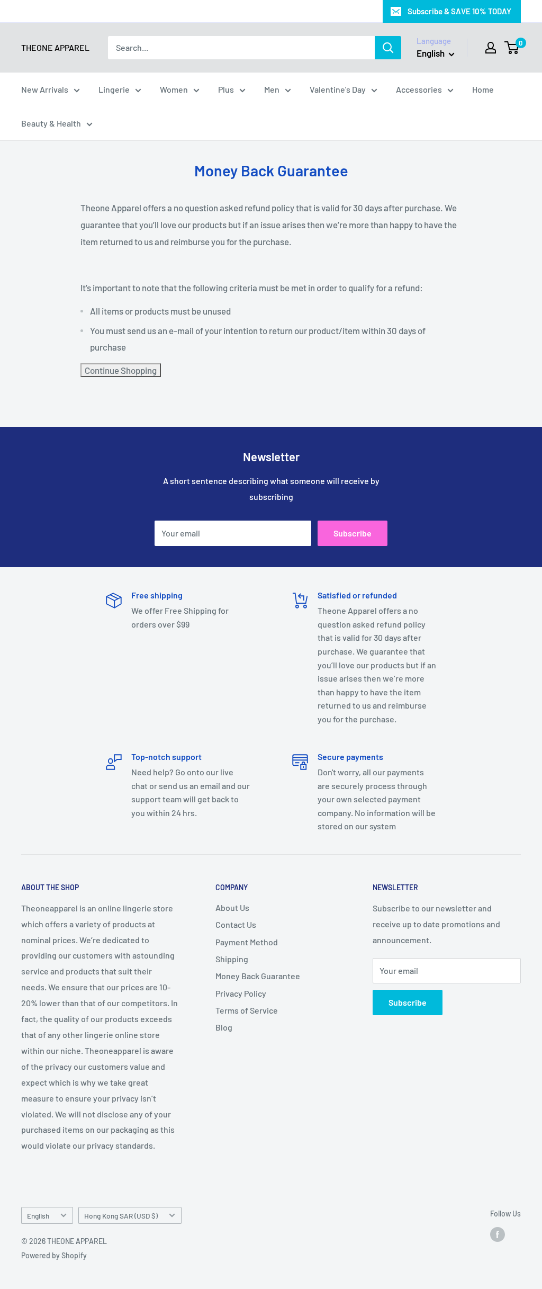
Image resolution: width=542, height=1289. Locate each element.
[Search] (388, 47)
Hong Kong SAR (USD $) (121, 1215)
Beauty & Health (51, 123)
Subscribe (352, 533)
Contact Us (235, 924)
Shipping (231, 959)
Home (483, 89)
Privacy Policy (240, 993)
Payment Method (246, 942)
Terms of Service (246, 1010)
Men (271, 89)
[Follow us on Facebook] (497, 1234)
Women (174, 89)
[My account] (490, 47)
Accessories (419, 89)
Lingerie (114, 89)
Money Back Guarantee (257, 976)
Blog (223, 1027)
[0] (512, 47)
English (38, 1215)
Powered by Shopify (54, 1255)
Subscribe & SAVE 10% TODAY (459, 11)
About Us (232, 907)
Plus (226, 89)
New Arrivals (44, 89)
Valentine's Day (338, 89)
